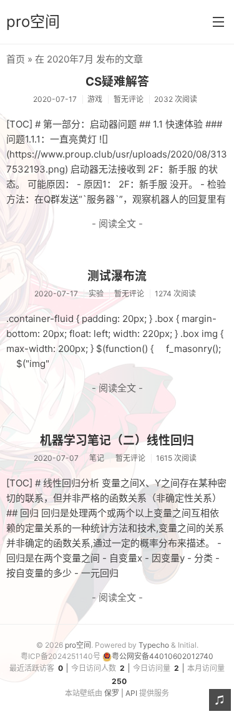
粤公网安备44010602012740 (162, 656)
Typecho (154, 645)
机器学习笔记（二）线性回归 (117, 440)
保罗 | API (120, 693)
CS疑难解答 (117, 81)
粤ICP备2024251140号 (60, 656)
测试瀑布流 (117, 276)
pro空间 (33, 22)
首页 (15, 59)
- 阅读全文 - (117, 223)
